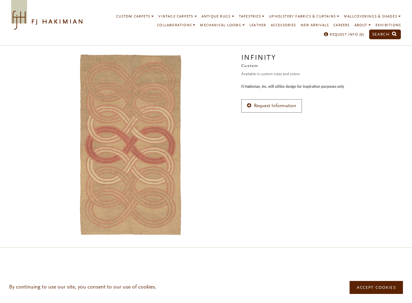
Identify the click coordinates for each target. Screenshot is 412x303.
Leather (257, 25)
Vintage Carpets (176, 16)
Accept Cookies (376, 288)
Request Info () (346, 35)
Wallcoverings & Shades (371, 16)
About (361, 25)
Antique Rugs (216, 16)
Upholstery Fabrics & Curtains (303, 16)
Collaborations (175, 25)
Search (381, 34)
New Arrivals (315, 25)
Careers (341, 25)
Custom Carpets (133, 16)
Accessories (283, 25)
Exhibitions (388, 25)
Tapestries (250, 16)
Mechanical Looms (221, 25)
